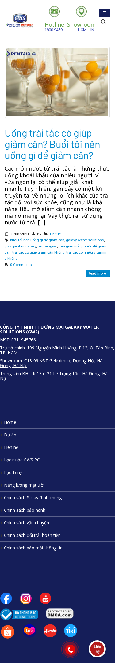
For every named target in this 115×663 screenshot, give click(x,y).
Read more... (98, 273)
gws (8, 246)
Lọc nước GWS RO (22, 460)
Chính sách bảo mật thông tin (33, 548)
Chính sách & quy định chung (33, 497)
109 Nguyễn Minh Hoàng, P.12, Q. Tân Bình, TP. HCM (57, 350)
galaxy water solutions (85, 240)
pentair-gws (47, 246)
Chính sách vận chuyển (26, 523)
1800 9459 (54, 26)
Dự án (10, 435)
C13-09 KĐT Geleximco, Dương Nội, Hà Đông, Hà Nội (51, 363)
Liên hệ (11, 447)
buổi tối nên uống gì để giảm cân (37, 240)
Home (10, 422)
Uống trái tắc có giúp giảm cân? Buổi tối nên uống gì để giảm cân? (52, 143)
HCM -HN (81, 26)
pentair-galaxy (24, 246)
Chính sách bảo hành (24, 510)
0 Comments (21, 264)
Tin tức (55, 234)
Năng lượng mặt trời (24, 485)
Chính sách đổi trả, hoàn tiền (32, 535)
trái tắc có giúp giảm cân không (38, 252)
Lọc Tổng (13, 472)
